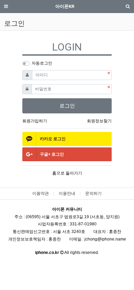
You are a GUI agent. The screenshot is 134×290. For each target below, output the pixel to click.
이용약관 (40, 193)
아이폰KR (64, 6)
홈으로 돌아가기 (67, 173)
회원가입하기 (34, 121)
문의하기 (93, 193)
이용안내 (67, 193)
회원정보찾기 (99, 121)
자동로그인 (42, 63)
